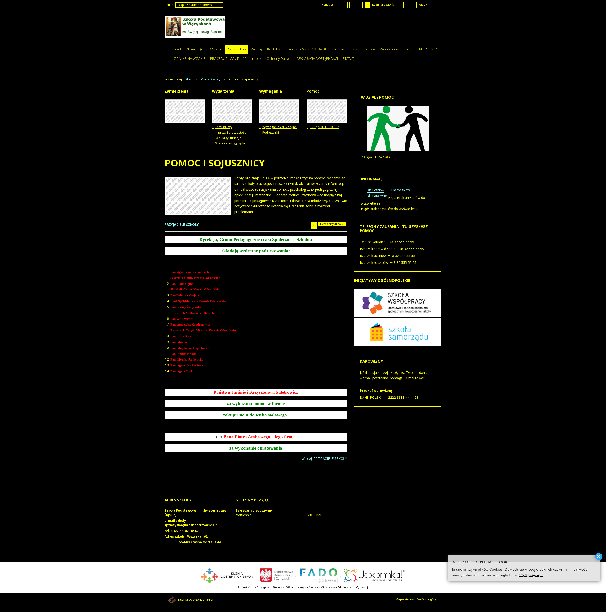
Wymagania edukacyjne (279, 127)
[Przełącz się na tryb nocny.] (345, 5)
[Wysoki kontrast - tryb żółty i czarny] (367, 5)
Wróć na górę (426, 599)
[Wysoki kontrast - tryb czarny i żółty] (360, 5)
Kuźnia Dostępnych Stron (196, 599)
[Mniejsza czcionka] (398, 5)
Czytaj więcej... (531, 574)
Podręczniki (270, 132)
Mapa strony (405, 599)
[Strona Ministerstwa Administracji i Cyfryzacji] (277, 575)
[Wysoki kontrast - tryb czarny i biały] (352, 5)
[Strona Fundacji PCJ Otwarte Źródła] (375, 575)
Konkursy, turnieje (228, 138)
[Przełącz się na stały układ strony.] (431, 5)
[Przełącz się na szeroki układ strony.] (438, 5)
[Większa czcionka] (414, 5)
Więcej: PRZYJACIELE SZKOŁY (324, 458)
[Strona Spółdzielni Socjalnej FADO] (318, 575)
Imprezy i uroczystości (230, 132)
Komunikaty (223, 127)
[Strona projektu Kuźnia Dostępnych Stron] (227, 575)
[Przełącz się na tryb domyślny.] (337, 5)
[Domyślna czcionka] (406, 5)
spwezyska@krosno (180, 525)
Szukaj (169, 5)
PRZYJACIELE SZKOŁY (324, 127)
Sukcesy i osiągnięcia (230, 143)
